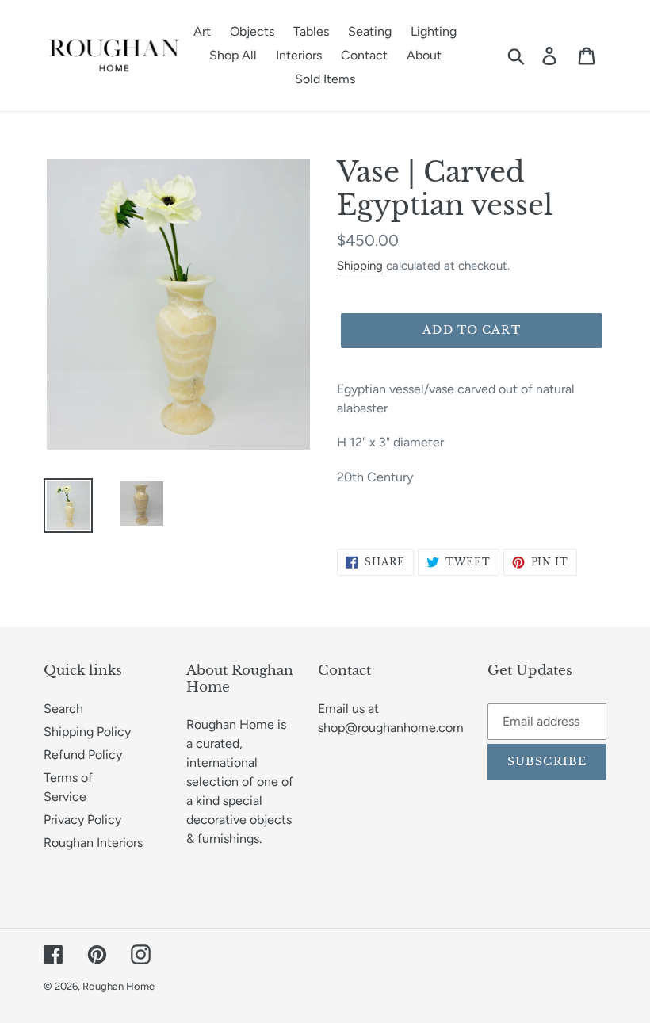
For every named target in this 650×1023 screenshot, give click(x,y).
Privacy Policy (82, 819)
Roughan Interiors (93, 842)
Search (63, 708)
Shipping (360, 266)
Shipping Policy (87, 731)
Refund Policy (83, 754)
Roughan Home (118, 986)
